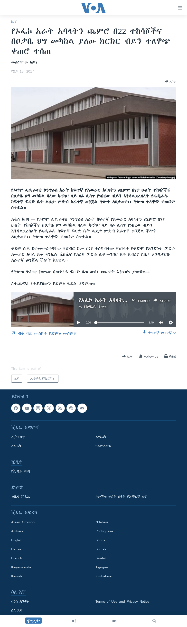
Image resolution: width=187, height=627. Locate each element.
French (16, 558)
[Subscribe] (82, 408)
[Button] (170, 81)
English (16, 540)
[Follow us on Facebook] (15, 408)
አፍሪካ (16, 446)
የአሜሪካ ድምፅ (95, 307)
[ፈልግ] (154, 621)
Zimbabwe (103, 576)
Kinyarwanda (21, 567)
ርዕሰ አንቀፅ (20, 601)
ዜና (14, 21)
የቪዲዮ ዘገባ (20, 472)
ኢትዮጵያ (18, 437)
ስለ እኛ (16, 611)
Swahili (100, 558)
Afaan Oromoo (23, 522)
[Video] (114, 621)
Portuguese (104, 531)
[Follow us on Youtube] (26, 408)
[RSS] (60, 408)
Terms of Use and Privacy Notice (122, 601)
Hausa (16, 549)
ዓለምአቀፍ (103, 446)
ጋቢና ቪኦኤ (20, 497)
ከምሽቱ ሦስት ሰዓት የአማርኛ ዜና (121, 497)
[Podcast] (71, 408)
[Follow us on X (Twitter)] (49, 408)
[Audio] (74, 621)
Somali (100, 549)
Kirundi (16, 576)
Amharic (17, 531)
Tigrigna (101, 567)
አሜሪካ (100, 437)
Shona (100, 540)
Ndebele (101, 522)
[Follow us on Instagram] (38, 408)
